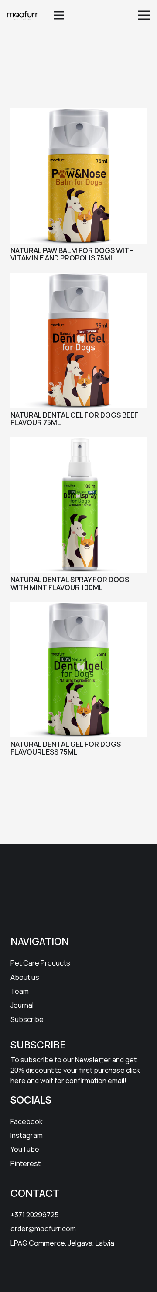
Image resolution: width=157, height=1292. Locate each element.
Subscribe (27, 1019)
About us (24, 977)
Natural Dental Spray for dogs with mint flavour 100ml (69, 583)
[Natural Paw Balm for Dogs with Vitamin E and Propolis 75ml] (78, 114)
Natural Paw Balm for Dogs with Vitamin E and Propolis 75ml (72, 254)
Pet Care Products (40, 963)
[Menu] (59, 15)
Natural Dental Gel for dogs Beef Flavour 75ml (74, 419)
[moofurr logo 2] (22, 15)
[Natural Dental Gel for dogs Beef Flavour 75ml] (78, 278)
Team (19, 991)
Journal (22, 1005)
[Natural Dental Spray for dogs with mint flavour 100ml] (78, 443)
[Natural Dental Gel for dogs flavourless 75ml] (78, 607)
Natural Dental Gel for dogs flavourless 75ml (65, 748)
